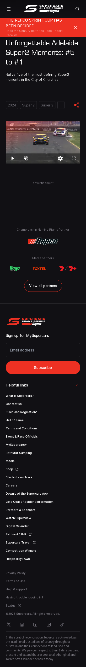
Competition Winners (21, 550)
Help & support (16, 589)
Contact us (14, 404)
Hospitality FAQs (18, 559)
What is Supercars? (20, 396)
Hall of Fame (15, 420)
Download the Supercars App (27, 493)
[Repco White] (43, 241)
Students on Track (19, 477)
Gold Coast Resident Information (30, 501)
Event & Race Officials (22, 436)
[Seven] (67, 268)
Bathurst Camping (19, 453)
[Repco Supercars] (43, 9)
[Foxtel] (39, 268)
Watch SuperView (18, 518)
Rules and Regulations (22, 412)
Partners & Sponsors (21, 510)
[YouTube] (49, 624)
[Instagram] (22, 624)
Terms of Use (16, 581)
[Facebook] (35, 624)
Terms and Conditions (22, 428)
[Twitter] (8, 624)
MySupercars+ (16, 444)
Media (10, 461)
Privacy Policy (16, 573)
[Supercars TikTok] (62, 624)
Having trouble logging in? (24, 597)
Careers (11, 485)
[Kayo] (15, 268)
